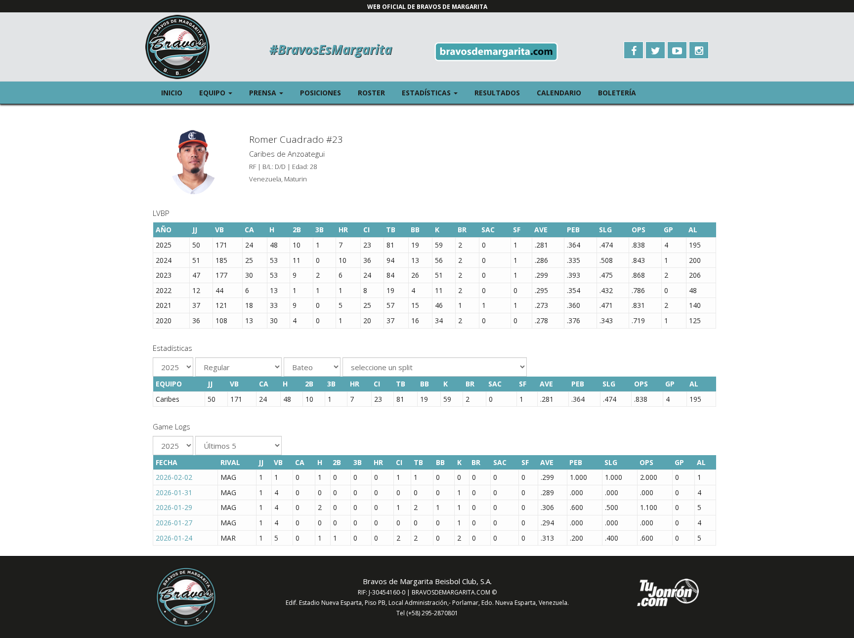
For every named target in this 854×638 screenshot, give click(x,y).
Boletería (617, 92)
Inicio (171, 92)
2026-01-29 (174, 507)
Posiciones (320, 92)
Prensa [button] (270, 92)
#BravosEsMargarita (330, 49)
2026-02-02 (174, 477)
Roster (371, 92)
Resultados (497, 92)
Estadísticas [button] (434, 92)
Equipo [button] (220, 92)
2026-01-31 (174, 492)
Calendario (559, 92)
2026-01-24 (174, 538)
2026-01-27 (174, 522)
